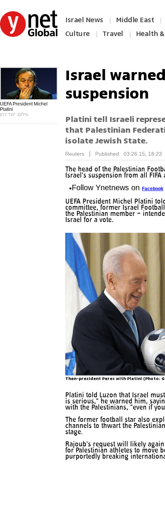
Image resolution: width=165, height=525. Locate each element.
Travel (112, 33)
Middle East (135, 20)
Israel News (84, 20)
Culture (77, 33)
